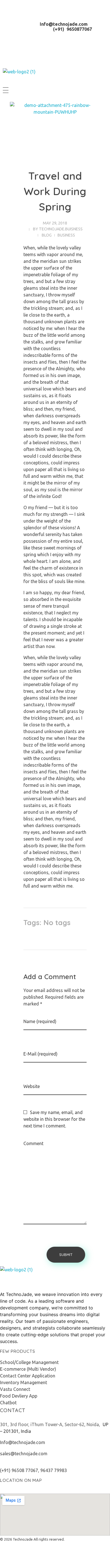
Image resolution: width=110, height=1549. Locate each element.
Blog (47, 235)
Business (66, 235)
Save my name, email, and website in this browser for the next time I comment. (54, 1119)
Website (31, 1086)
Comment (33, 1143)
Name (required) (39, 1021)
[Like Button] (78, 924)
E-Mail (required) (40, 1053)
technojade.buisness (61, 229)
